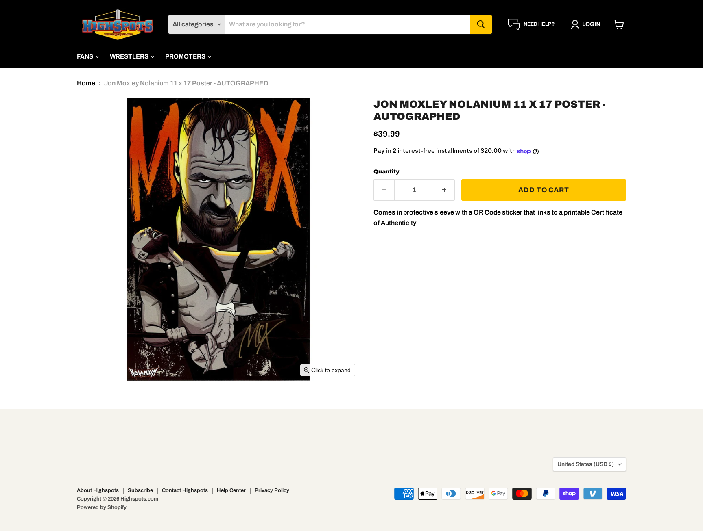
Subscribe (140, 490)
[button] (587, 24)
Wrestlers (130, 56)
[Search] (481, 24)
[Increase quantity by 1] (444, 190)
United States (585, 464)
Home (86, 83)
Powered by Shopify (102, 507)
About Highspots (98, 490)
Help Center (231, 490)
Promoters (186, 56)
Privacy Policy (272, 490)
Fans (85, 56)
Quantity (386, 172)
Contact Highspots (185, 490)
